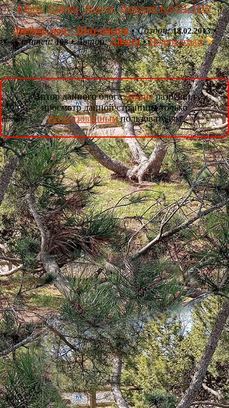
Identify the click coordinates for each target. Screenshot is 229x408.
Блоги (29, 8)
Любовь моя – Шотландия (70, 30)
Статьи (63, 8)
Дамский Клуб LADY (166, 8)
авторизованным (83, 118)
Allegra (125, 41)
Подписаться (176, 41)
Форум (99, 8)
